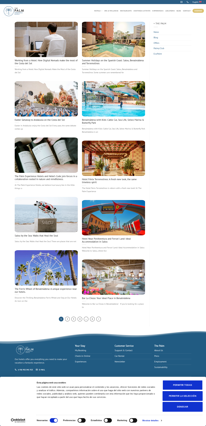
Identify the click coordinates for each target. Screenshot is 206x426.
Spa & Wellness (111, 11)
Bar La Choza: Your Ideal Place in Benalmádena (106, 298)
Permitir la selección (182, 396)
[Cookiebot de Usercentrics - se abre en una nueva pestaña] (18, 420)
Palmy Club (159, 48)
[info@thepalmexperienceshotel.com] (182, 2)
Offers (156, 42)
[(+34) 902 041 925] (188, 2)
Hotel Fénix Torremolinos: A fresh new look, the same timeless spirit (109, 181)
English (195, 2)
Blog (179, 11)
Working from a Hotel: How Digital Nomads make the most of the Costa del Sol (46, 62)
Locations (170, 11)
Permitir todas (182, 385)
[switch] (82, 420)
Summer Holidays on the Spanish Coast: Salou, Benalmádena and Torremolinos (113, 62)
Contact (187, 11)
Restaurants (126, 11)
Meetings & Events (142, 11)
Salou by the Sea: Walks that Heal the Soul (36, 235)
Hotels (97, 11)
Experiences (157, 11)
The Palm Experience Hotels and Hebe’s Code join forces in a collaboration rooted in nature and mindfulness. (46, 178)
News (156, 32)
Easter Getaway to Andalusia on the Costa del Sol (40, 119)
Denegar (182, 407)
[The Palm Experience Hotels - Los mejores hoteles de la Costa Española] (14, 10)
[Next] (98, 319)
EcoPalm (158, 53)
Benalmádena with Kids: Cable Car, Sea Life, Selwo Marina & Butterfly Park (113, 121)
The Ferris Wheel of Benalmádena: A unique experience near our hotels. (46, 291)
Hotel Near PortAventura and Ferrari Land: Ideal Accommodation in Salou (106, 240)
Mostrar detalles (150, 420)
